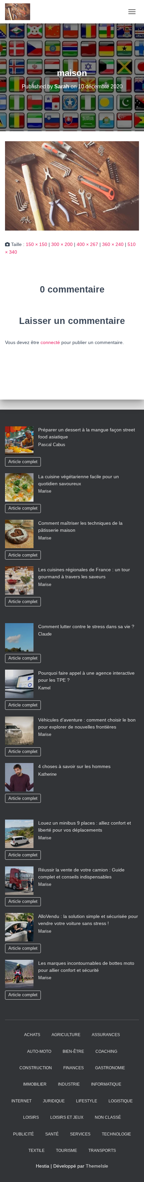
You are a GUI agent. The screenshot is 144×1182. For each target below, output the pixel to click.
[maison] (72, 185)
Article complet (23, 461)
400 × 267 (87, 244)
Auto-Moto (39, 1051)
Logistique (121, 1101)
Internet (21, 1101)
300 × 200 (62, 244)
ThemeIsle (97, 1166)
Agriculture (66, 1034)
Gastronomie (110, 1068)
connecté (50, 342)
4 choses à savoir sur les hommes (74, 766)
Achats (32, 1034)
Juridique (54, 1101)
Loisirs (31, 1117)
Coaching (106, 1051)
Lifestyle (86, 1101)
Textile (36, 1150)
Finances (73, 1068)
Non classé (108, 1117)
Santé (52, 1134)
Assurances (106, 1034)
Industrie (69, 1084)
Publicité (23, 1134)
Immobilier (35, 1084)
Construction (35, 1068)
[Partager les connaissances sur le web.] (20, 11)
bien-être (73, 1051)
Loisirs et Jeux (66, 1117)
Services (80, 1134)
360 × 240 (113, 244)
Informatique (106, 1084)
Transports (102, 1150)
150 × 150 (36, 244)
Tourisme (66, 1150)
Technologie (116, 1134)
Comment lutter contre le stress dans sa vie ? (86, 626)
